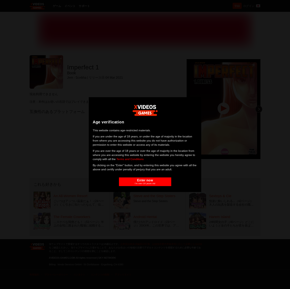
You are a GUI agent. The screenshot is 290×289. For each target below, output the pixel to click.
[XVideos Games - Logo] (145, 110)
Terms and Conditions (130, 159)
